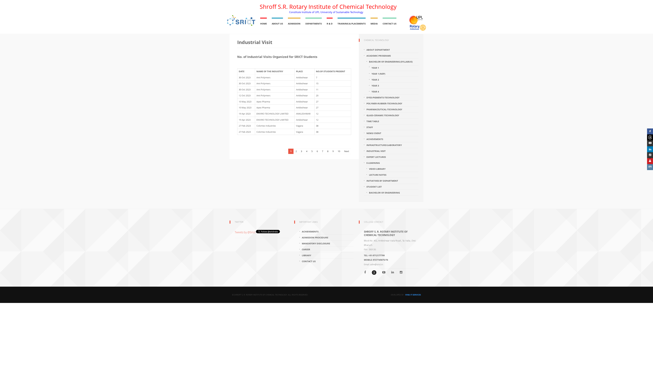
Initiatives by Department (382, 180)
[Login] (650, 161)
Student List (374, 186)
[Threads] (650, 137)
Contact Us (389, 23)
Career (306, 249)
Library (306, 255)
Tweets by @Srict (245, 232)
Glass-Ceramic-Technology (382, 115)
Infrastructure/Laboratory (384, 145)
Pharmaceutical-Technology (384, 109)
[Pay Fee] (650, 167)
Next (346, 151)
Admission (294, 23)
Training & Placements (352, 23)
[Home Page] (241, 20)
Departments (313, 23)
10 (339, 151)
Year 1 (375, 67)
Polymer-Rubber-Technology (384, 103)
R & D (330, 23)
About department (378, 49)
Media (374, 23)
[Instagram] (650, 155)
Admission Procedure (315, 237)
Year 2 (375, 79)
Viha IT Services (413, 294)
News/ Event (373, 133)
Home (263, 23)
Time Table (372, 121)
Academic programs (378, 55)
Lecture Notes (377, 174)
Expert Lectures (376, 157)
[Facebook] (366, 272)
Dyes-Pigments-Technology (382, 97)
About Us (277, 23)
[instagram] (401, 272)
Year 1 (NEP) (378, 73)
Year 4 (375, 91)
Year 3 (375, 85)
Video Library (377, 168)
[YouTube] (384, 272)
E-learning (373, 162)
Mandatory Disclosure (316, 243)
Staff (369, 127)
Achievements (374, 139)
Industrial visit (376, 151)
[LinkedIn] (392, 272)
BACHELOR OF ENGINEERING (384, 192)
